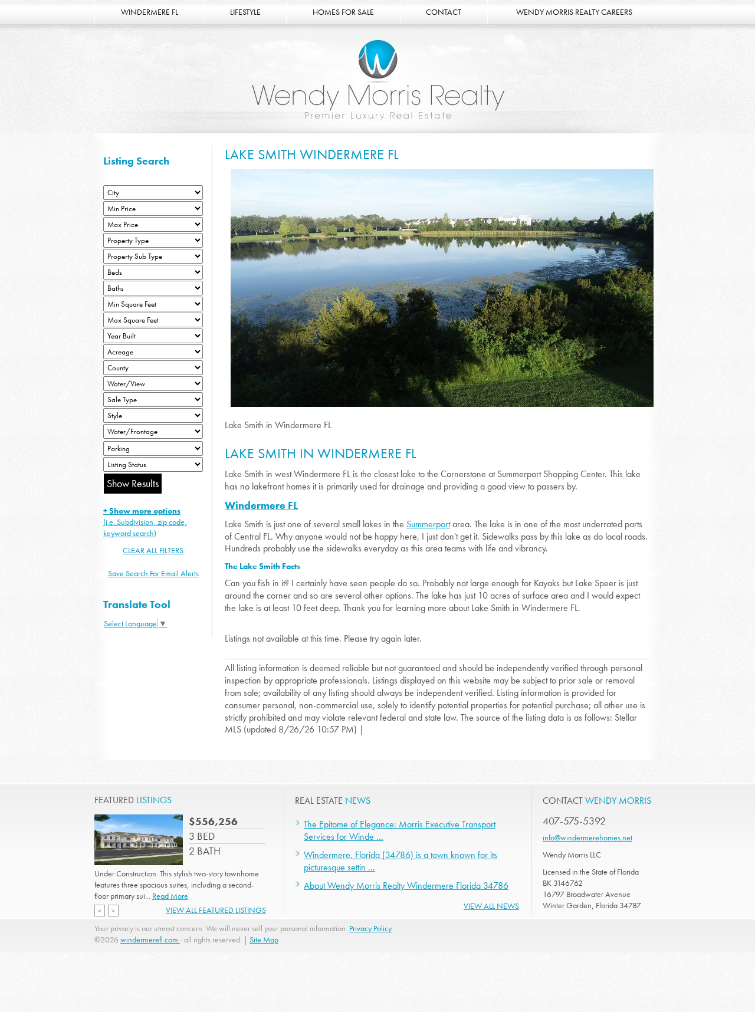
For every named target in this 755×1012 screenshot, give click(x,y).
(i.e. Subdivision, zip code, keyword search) (145, 521)
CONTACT (443, 11)
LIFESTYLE (245, 11)
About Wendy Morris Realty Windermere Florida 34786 (406, 885)
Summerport (428, 524)
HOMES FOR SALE (343, 11)
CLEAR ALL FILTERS (153, 550)
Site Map (264, 939)
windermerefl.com (150, 939)
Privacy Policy (370, 928)
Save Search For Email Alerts (153, 573)
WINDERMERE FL (149, 11)
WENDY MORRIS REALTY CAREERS (574, 11)
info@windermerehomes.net (587, 837)
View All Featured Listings (216, 910)
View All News (491, 906)
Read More (170, 896)
